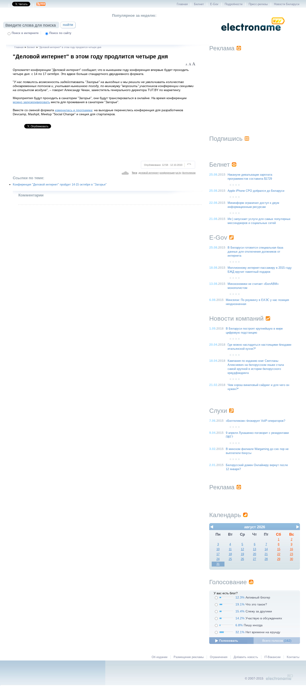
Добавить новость (246, 657)
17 (218, 554)
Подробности (233, 4)
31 (218, 564)
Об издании (159, 657)
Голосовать (228, 640)
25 (230, 559)
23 (291, 554)
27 (254, 559)
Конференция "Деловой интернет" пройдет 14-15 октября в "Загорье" (60, 184)
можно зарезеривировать (31, 102)
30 (291, 559)
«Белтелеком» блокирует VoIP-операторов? (255, 420)
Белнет (199, 4)
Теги (134, 172)
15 (278, 549)
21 (266, 554)
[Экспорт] (41, 5)
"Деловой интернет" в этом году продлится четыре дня (70, 47)
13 (254, 549)
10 (218, 549)
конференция (167, 172)
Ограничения (218, 657)
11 (230, 549)
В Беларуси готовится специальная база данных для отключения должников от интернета (255, 251)
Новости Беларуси (286, 4)
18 (230, 554)
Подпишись (226, 138)
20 (254, 554)
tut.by (178, 172)
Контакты (293, 657)
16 (291, 549)
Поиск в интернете (25, 33)
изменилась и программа (73, 110)
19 (242, 554)
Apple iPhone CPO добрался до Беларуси (256, 190)
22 (278, 554)
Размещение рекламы (189, 657)
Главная (182, 4)
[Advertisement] (104, 146)
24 (218, 559)
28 (266, 559)
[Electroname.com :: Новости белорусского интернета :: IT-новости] (252, 34)
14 (266, 549)
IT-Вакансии (272, 657)
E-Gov (214, 4)
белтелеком (189, 172)
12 (242, 549)
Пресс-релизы (258, 4)
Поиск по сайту (60, 33)
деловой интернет (148, 172)
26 (242, 559)
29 (278, 559)
